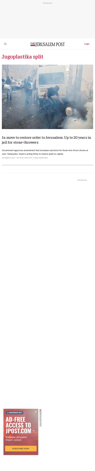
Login (86, 44)
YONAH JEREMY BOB (40, 158)
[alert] (20, 444)
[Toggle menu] (5, 43)
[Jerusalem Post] (47, 44)
